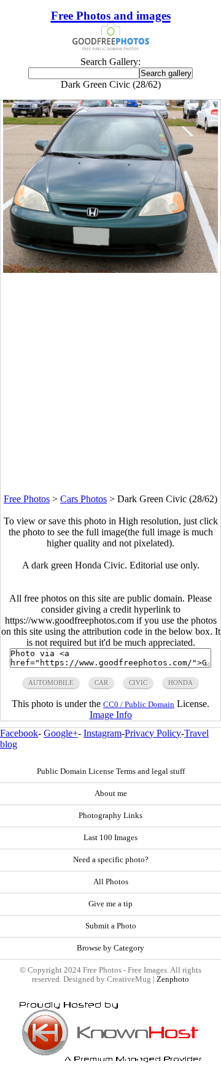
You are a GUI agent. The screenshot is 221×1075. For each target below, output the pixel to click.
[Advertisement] (110, 383)
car (101, 682)
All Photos (110, 882)
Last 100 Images (110, 837)
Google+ (61, 733)
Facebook (19, 733)
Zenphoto (173, 979)
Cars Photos (83, 499)
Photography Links (110, 815)
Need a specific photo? (111, 859)
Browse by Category (110, 948)
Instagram (102, 733)
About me (111, 793)
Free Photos (27, 499)
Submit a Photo (110, 926)
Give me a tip (110, 904)
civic (138, 682)
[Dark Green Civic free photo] (111, 269)
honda (180, 682)
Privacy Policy (153, 733)
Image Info (111, 715)
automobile (51, 682)
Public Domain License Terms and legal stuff (111, 771)
